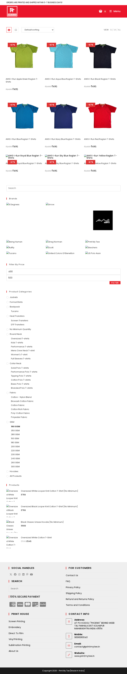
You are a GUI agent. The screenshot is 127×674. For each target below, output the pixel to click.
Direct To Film (16, 633)
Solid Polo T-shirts (20, 367)
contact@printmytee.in (87, 646)
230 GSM (15, 454)
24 (115, 29)
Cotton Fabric (17, 405)
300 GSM (15, 466)
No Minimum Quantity (20, 329)
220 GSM (15, 450)
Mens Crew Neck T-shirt (23, 350)
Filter (115, 282)
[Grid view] (9, 29)
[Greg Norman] (54, 241)
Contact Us (72, 575)
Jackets (14, 297)
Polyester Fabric (19, 417)
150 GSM (15, 438)
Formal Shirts (16, 302)
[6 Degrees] (12, 204)
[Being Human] (14, 241)
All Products (16, 476)
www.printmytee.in (84, 656)
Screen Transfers (19, 320)
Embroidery (15, 627)
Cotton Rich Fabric (20, 409)
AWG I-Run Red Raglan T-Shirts (99, 139)
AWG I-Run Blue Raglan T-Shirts (21, 139)
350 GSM (15, 430)
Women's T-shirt (19, 354)
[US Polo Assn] (93, 253)
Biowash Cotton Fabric (22, 401)
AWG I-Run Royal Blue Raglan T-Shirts (24, 163)
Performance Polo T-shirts (24, 371)
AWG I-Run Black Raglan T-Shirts (100, 79)
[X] (11, 574)
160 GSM (15, 426)
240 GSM (15, 458)
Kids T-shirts (17, 342)
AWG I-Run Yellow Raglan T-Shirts (100, 163)
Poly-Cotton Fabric (20, 413)
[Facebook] (15, 574)
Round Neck (16, 334)
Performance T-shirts (21, 346)
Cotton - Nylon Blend (21, 397)
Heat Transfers (17, 316)
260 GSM (15, 462)
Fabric (13, 392)
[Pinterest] (27, 574)
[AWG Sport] (102, 220)
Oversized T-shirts (20, 338)
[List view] (15, 29)
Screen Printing (17, 621)
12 (111, 29)
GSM (12, 421)
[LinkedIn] (23, 574)
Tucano (15, 311)
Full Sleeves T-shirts (21, 358)
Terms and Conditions (78, 605)
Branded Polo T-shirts (22, 387)
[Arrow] (50, 204)
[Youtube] (31, 574)
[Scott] (49, 247)
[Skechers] (91, 247)
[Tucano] (11, 253)
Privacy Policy (73, 587)
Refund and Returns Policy (80, 599)
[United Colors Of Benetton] (60, 253)
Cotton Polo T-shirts (21, 379)
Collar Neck (15, 363)
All (119, 29)
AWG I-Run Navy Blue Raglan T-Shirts (63, 139)
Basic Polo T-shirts (20, 383)
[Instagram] (19, 574)
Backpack (15, 306)
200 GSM (15, 446)
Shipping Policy (74, 593)
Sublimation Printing (19, 645)
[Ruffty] (10, 247)
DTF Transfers (17, 324)
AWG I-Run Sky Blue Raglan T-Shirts (62, 163)
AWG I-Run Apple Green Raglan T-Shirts (22, 80)
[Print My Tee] (92, 241)
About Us (13, 651)
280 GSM (15, 434)
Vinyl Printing (15, 639)
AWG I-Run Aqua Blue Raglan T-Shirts (63, 79)
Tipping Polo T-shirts (21, 375)
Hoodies (14, 471)
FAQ (68, 581)
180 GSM (15, 442)
